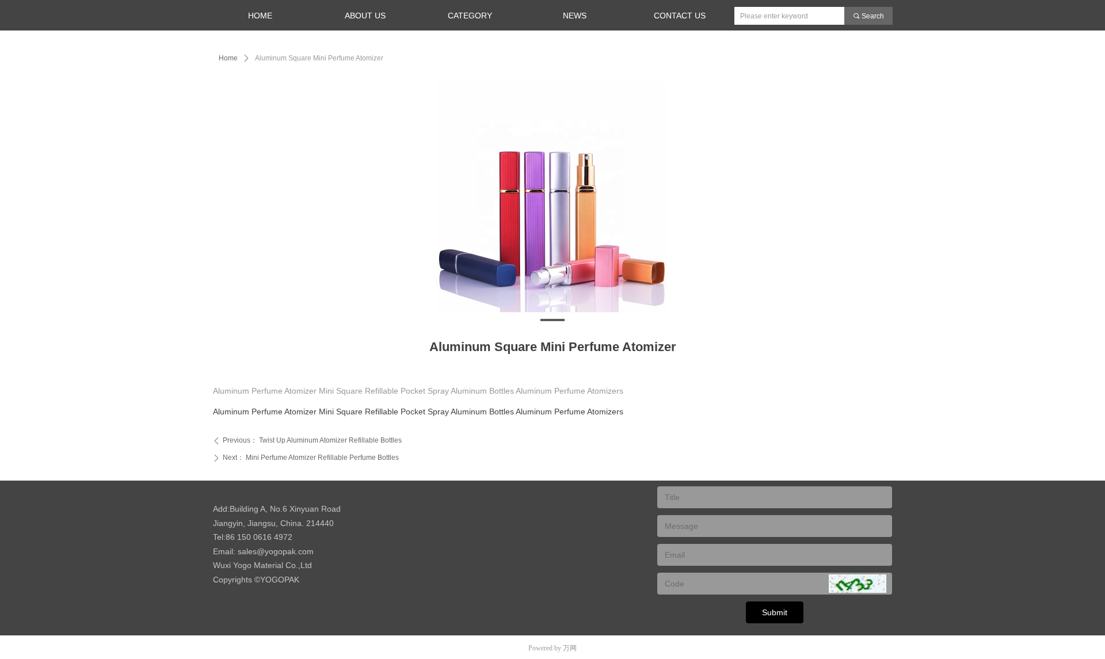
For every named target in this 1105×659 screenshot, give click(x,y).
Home (228, 58)
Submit (774, 612)
